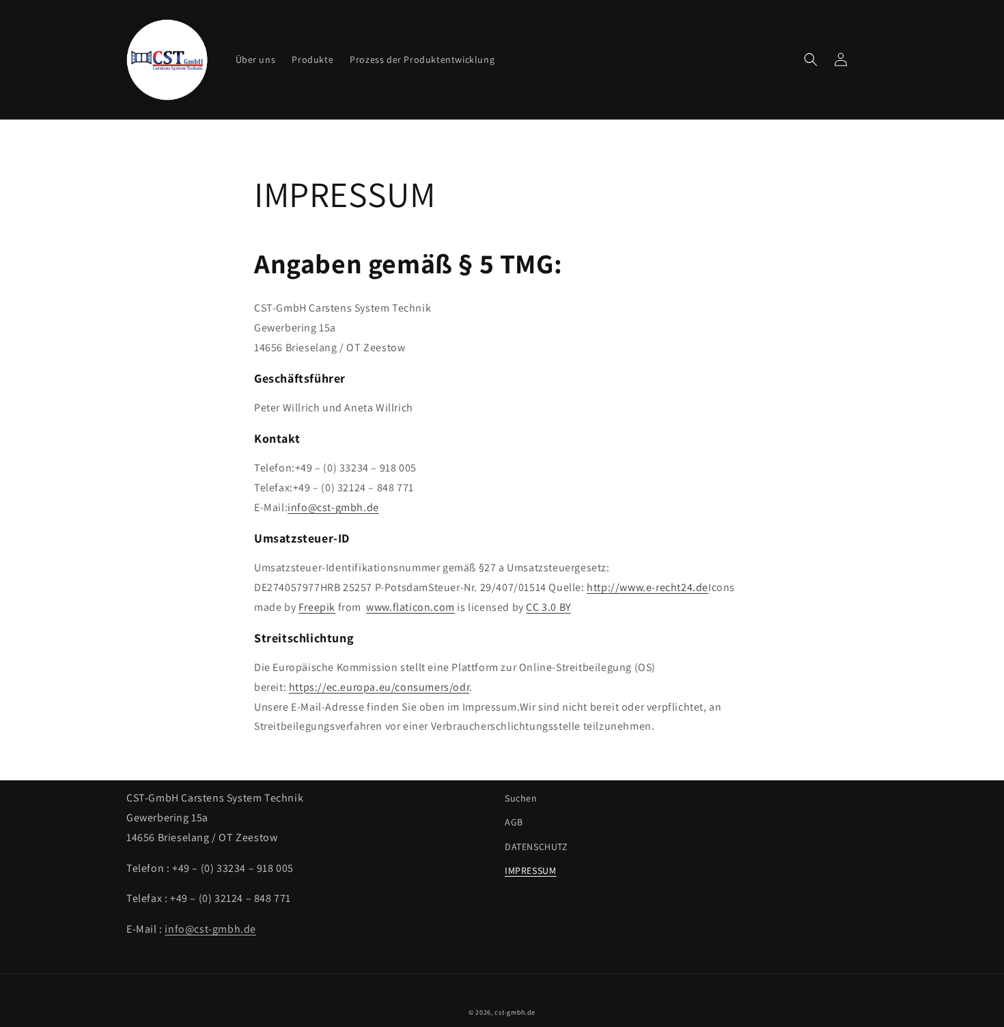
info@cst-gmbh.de (333, 507)
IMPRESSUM (530, 870)
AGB (514, 822)
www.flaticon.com (410, 607)
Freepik (316, 607)
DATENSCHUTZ (536, 846)
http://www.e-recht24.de (647, 587)
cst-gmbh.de (514, 1012)
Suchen (521, 798)
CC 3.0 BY (548, 607)
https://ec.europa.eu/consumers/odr (379, 687)
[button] (811, 59)
